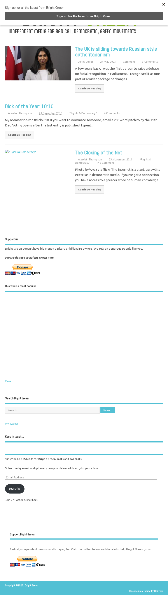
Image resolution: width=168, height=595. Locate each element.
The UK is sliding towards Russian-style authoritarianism (116, 51)
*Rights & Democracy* (83, 113)
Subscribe (15, 488)
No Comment (106, 162)
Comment (129, 61)
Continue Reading (90, 88)
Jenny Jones (85, 61)
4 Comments (111, 113)
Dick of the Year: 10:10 (29, 106)
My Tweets (11, 423)
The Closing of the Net (98, 152)
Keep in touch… (14, 437)
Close (8, 381)
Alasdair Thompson (20, 113)
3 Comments (150, 61)
